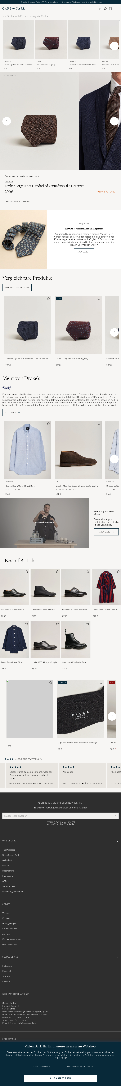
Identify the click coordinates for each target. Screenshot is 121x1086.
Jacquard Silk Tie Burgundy (46, 65)
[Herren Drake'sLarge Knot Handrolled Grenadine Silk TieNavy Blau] (27, 325)
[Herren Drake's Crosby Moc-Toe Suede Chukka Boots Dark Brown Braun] (78, 450)
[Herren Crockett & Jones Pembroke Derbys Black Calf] (75, 587)
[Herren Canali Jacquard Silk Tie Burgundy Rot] (51, 39)
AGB (4, 881)
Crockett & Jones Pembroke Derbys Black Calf (75, 609)
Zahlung (6, 934)
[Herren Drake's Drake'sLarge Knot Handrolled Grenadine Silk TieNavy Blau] (18, 39)
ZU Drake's (11, 412)
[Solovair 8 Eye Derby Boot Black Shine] (75, 659)
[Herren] (29, 709)
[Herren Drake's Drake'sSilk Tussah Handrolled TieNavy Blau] (83, 39)
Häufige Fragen (9, 923)
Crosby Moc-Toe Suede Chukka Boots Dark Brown (76, 486)
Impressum (7, 876)
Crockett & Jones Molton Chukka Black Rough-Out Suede (43, 609)
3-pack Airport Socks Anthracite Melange (77, 742)
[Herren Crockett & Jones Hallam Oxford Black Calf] (14, 587)
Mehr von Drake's (21, 378)
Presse (5, 865)
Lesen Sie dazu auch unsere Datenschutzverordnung (60, 823)
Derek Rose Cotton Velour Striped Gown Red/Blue (105, 609)
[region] (60, 775)
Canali (39, 62)
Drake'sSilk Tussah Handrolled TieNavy (82, 65)
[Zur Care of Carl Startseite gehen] (13, 8)
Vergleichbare (27, 278)
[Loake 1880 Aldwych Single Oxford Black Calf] (45, 659)
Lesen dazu (82, 252)
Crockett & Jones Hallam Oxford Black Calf (12, 609)
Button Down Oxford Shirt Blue (20, 486)
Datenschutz (8, 870)
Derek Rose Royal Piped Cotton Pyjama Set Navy (12, 662)
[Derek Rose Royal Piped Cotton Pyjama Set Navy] (14, 659)
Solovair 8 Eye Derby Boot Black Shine (74, 662)
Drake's (7, 62)
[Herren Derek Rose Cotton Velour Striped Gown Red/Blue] (106, 587)
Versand (6, 913)
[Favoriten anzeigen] (105, 8)
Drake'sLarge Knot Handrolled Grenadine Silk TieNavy (18, 65)
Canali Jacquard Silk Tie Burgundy (72, 358)
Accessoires (10, 75)
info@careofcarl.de (27, 1023)
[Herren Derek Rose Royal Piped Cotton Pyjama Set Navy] (14, 639)
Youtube (6, 976)
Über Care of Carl (10, 855)
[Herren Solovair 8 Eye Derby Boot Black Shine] (75, 639)
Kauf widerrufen (9, 928)
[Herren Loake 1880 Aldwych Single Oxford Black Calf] (45, 639)
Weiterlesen (60, 1057)
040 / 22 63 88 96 (18, 1020)
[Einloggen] (100, 8)
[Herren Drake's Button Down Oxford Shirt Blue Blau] (27, 450)
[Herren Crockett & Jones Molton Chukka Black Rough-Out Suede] (45, 587)
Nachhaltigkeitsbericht (12, 891)
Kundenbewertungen (11, 939)
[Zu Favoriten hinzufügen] (48, 299)
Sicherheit (7, 860)
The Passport (8, 849)
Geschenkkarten (9, 944)
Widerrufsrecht (9, 886)
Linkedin (6, 981)
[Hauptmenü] (116, 8)
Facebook (6, 971)
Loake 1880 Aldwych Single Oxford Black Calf (44, 662)
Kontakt (6, 918)
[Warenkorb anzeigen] (110, 8)
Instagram (7, 966)
